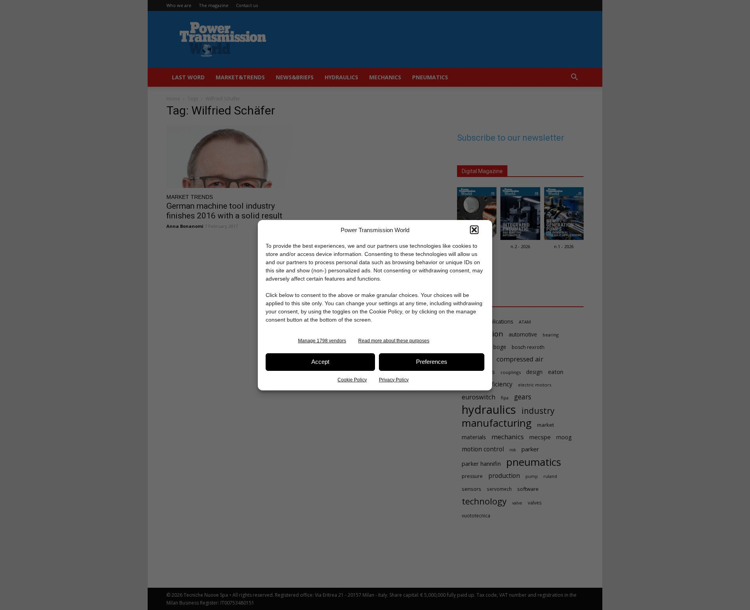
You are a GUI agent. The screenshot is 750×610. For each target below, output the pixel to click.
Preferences (431, 361)
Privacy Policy (394, 380)
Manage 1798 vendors (322, 340)
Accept (320, 361)
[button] (474, 230)
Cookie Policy (352, 380)
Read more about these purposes (393, 340)
